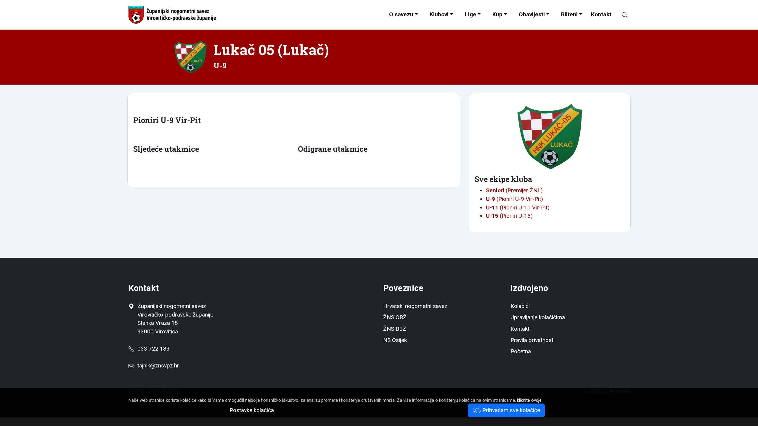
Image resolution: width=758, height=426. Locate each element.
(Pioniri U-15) (509, 215)
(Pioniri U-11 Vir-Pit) (518, 207)
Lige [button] (470, 14)
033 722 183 (151, 348)
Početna (520, 351)
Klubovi (439, 14)
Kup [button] (497, 14)
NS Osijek (395, 340)
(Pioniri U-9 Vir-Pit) (514, 199)
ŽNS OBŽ (395, 317)
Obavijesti (532, 14)
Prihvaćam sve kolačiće (510, 410)
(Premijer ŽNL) (514, 190)
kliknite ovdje (529, 400)
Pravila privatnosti (532, 340)
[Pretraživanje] (621, 15)
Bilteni (569, 14)
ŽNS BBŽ (394, 328)
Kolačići (520, 306)
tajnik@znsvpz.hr (158, 365)
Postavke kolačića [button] (251, 410)
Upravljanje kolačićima (537, 317)
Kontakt (601, 14)
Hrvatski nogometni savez (415, 306)
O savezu (401, 14)
